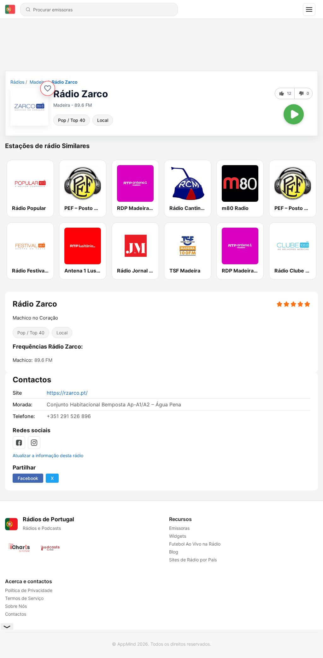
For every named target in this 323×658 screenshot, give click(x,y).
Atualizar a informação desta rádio (48, 455)
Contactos (15, 614)
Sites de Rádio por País (193, 559)
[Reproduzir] (294, 114)
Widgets (177, 536)
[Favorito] (47, 88)
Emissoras (179, 528)
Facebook (28, 478)
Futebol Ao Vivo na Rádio (194, 544)
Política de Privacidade (28, 590)
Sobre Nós (16, 606)
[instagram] (34, 442)
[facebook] (19, 442)
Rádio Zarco (65, 82)
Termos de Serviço (24, 598)
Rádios (17, 82)
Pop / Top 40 (71, 120)
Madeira (38, 82)
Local (102, 120)
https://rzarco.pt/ (67, 393)
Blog (173, 551)
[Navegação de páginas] (309, 9)
